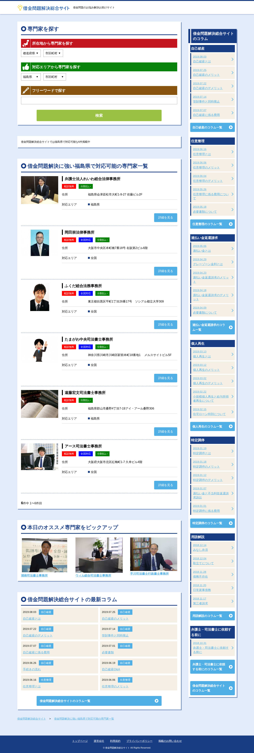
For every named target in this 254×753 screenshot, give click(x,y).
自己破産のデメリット (38, 635)
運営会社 (99, 740)
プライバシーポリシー (139, 740)
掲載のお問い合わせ (170, 740)
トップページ (80, 740)
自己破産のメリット (115, 618)
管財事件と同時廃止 (115, 635)
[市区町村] (53, 53)
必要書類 (108, 652)
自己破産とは (32, 618)
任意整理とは (32, 686)
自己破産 (46, 612)
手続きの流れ (32, 669)
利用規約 (115, 740)
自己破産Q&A (111, 669)
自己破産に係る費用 (36, 652)
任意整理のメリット (115, 686)
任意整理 (46, 679)
